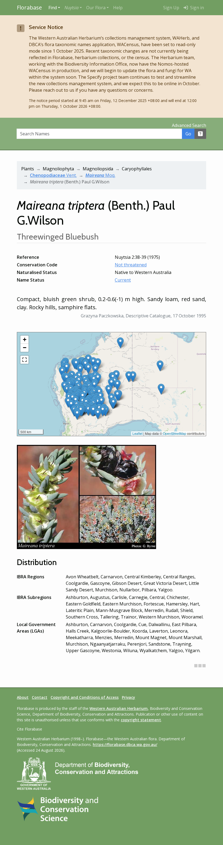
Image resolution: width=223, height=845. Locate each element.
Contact (39, 697)
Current (123, 280)
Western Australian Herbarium (118, 708)
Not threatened (131, 265)
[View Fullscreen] (24, 360)
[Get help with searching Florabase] (200, 134)
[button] (73, 7)
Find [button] (52, 8)
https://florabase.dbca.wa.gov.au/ (125, 744)
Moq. (100, 175)
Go (188, 134)
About (23, 697)
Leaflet (137, 433)
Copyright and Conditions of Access (85, 697)
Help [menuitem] (118, 8)
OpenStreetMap (174, 433)
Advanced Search (189, 125)
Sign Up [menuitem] (171, 8)
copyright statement (141, 719)
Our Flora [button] (96, 8)
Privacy (128, 697)
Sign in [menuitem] (196, 8)
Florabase (29, 7)
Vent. (53, 175)
